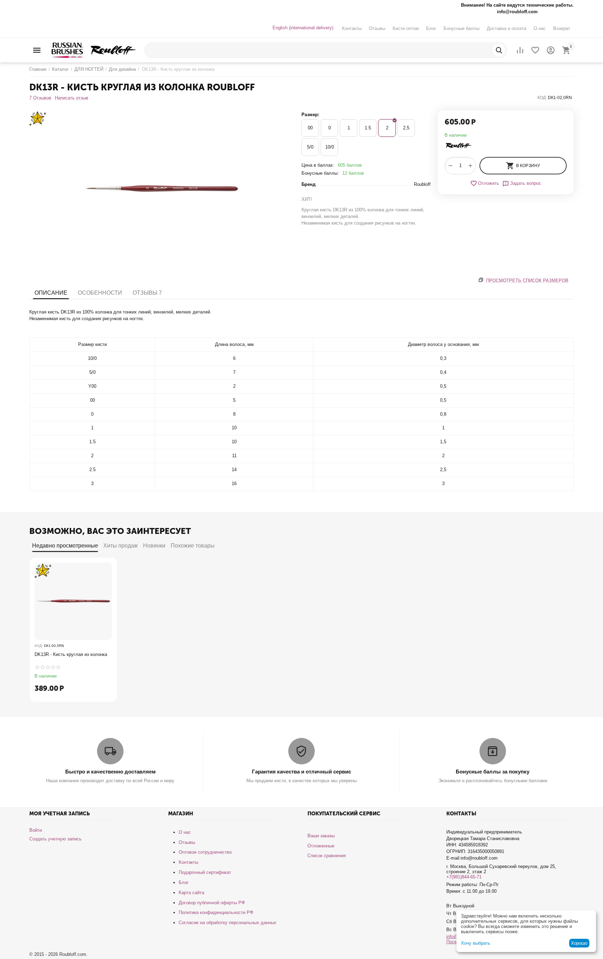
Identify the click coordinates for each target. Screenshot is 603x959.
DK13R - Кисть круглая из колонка (71, 654)
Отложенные (320, 845)
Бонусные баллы (461, 28)
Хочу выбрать (475, 943)
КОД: (542, 97)
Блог (431, 28)
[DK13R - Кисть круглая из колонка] (162, 188)
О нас (540, 28)
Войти (35, 830)
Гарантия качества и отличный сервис (301, 772)
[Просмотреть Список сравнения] (519, 50)
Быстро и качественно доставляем (110, 772)
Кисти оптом (406, 28)
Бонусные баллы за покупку (492, 772)
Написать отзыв (71, 98)
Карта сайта (191, 892)
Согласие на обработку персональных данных (227, 922)
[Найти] (499, 50)
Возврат (561, 28)
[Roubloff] (94, 49)
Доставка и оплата (506, 28)
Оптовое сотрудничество (205, 852)
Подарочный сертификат (205, 872)
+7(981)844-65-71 (464, 876)
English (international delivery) (303, 27)
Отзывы (377, 28)
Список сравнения (326, 855)
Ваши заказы (321, 835)
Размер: (310, 114)
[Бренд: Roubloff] (458, 145)
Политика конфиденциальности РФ (216, 912)
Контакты (352, 28)
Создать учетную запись (55, 838)
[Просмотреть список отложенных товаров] (535, 50)
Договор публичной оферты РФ (212, 902)
